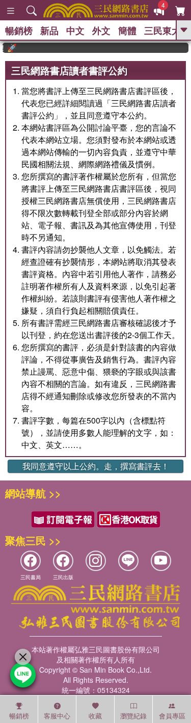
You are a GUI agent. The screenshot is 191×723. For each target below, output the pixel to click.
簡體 (127, 30)
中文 (75, 30)
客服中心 (57, 715)
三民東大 (162, 30)
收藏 (95, 715)
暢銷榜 (19, 30)
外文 (101, 30)
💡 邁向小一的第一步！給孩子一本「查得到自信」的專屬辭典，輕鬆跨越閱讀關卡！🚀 (7, 48)
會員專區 (172, 715)
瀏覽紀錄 (133, 715)
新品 (49, 30)
